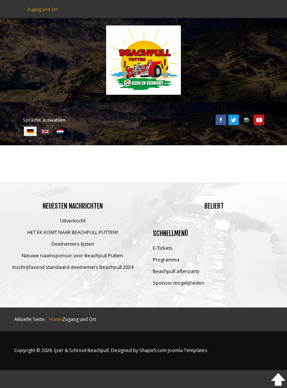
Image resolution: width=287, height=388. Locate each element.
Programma (166, 260)
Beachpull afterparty (176, 272)
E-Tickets (163, 248)
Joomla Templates (187, 350)
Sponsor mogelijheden (178, 283)
